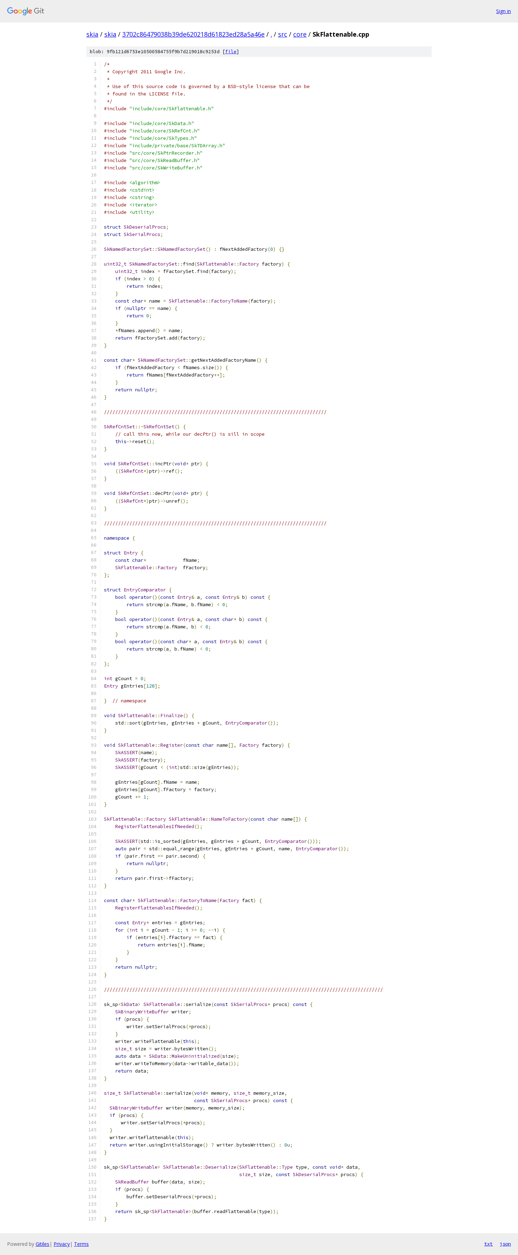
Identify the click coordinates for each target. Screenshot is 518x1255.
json (505, 1244)
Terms (81, 1244)
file (230, 52)
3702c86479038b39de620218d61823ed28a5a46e (193, 34)
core (300, 34)
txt (488, 1244)
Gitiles (42, 1244)
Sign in (503, 11)
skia (92, 34)
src (282, 34)
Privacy (62, 1244)
